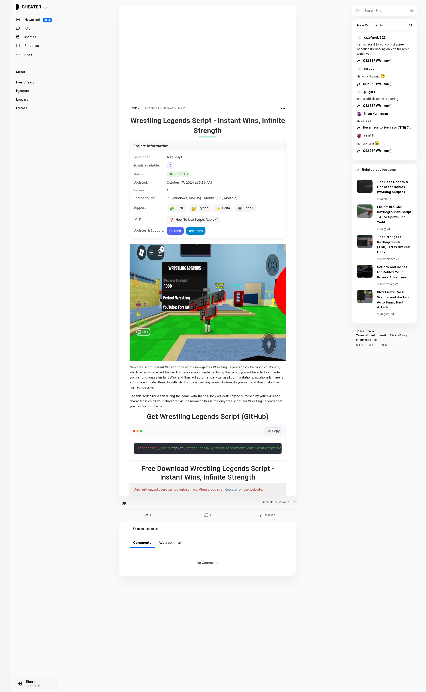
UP (124, 504)
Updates (29, 37)
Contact (371, 331)
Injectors (22, 91)
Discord (175, 230)
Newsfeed (37, 20)
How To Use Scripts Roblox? (193, 219)
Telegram (196, 230)
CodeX (245, 208)
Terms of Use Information (372, 335)
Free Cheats (25, 82)
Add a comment (170, 543)
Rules (360, 331)
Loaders (22, 99)
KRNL (176, 208)
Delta (223, 208)
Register (231, 489)
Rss (375, 339)
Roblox (134, 108)
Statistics (31, 46)
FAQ (27, 28)
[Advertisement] (208, 56)
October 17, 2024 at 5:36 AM (165, 108)
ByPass (21, 108)
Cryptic (199, 208)
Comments (142, 543)
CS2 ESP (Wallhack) (377, 60)
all (410, 25)
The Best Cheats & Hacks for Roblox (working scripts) (392, 187)
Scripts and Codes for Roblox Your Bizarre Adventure (392, 272)
